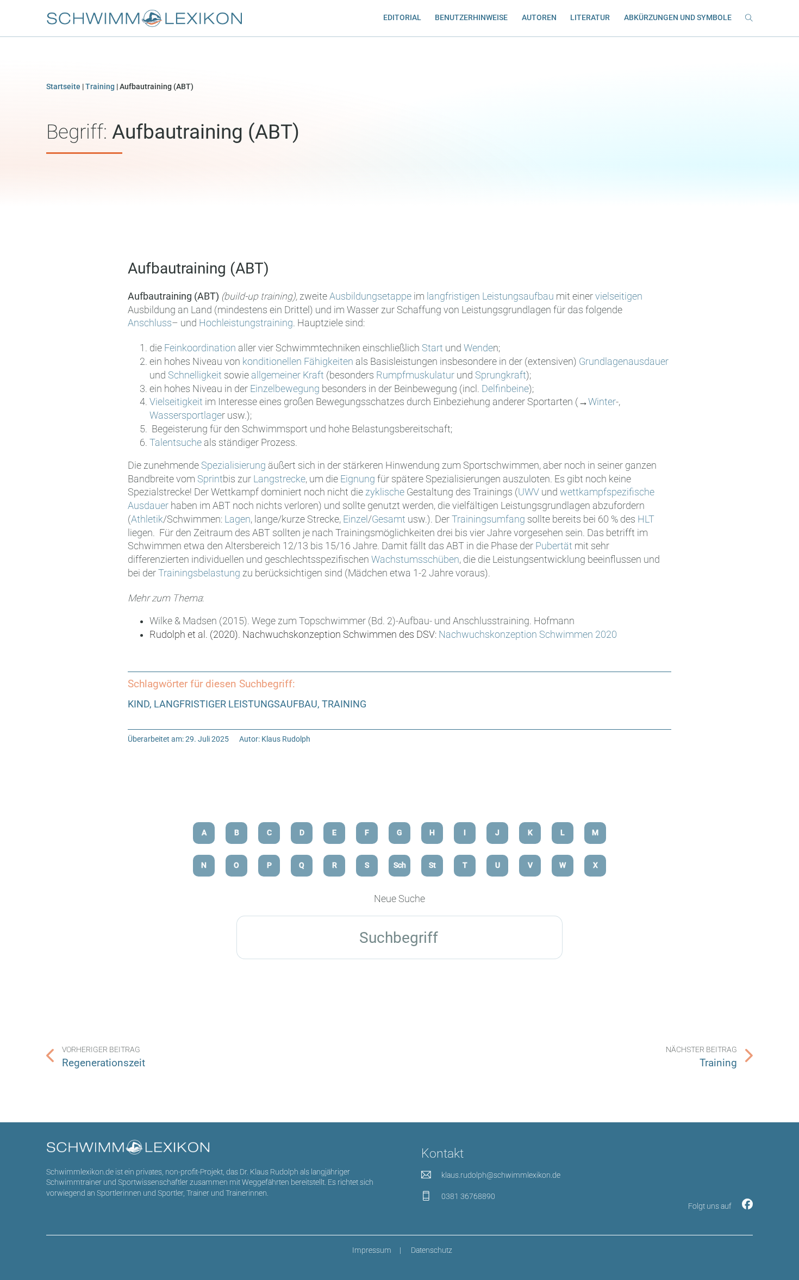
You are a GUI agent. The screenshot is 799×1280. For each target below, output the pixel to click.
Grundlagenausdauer (624, 361)
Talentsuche (175, 442)
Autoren (539, 17)
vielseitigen (618, 296)
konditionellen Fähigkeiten (297, 361)
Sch (400, 865)
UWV (528, 492)
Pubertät (553, 545)
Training (100, 86)
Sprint (210, 479)
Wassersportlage (185, 415)
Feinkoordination (200, 348)
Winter (602, 401)
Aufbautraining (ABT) (198, 268)
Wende (478, 348)
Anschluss (150, 323)
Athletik (147, 519)
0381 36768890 (468, 1196)
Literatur (590, 17)
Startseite (63, 86)
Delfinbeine (505, 388)
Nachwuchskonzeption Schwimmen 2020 (528, 634)
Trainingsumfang (488, 519)
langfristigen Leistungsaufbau (490, 296)
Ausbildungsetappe (371, 296)
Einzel (355, 519)
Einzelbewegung (285, 388)
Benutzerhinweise (471, 17)
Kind (138, 704)
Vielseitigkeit (176, 401)
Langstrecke (279, 479)
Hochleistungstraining (246, 323)
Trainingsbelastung (199, 573)
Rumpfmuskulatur (415, 375)
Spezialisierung (233, 465)
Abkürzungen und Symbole (678, 17)
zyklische (384, 492)
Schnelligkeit (195, 375)
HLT (646, 519)
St (432, 865)
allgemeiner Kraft (288, 375)
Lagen (237, 519)
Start (432, 348)
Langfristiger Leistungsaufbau (235, 704)
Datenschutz (431, 1250)
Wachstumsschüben (415, 559)
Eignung (357, 479)
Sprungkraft (500, 375)
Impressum (371, 1250)
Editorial (402, 17)
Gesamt (388, 519)
